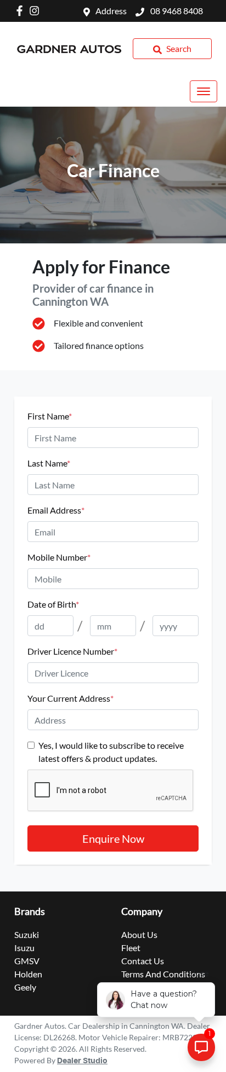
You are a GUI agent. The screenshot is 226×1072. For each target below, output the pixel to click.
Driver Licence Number (72, 651)
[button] (203, 91)
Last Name (48, 463)
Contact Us (142, 961)
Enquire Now (113, 838)
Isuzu (24, 947)
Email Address (55, 510)
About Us (139, 934)
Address (111, 10)
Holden (28, 974)
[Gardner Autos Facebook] (21, 10)
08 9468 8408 (176, 10)
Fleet (130, 947)
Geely (25, 987)
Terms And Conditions (163, 974)
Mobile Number (59, 557)
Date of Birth (53, 604)
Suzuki (26, 934)
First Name (49, 416)
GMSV (26, 961)
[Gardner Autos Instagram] (36, 10)
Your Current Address (70, 698)
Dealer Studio (82, 1061)
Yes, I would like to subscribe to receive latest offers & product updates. (111, 752)
